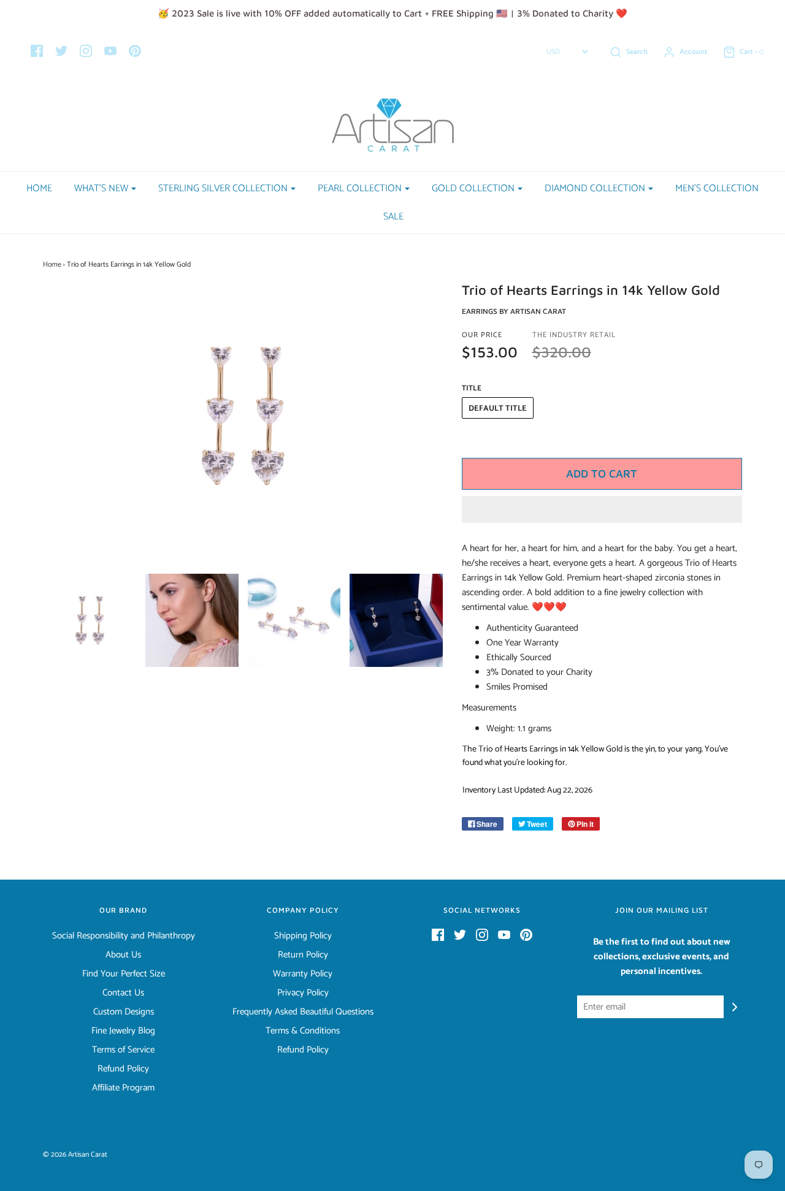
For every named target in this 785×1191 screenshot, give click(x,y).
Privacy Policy (303, 993)
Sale (393, 216)
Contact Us (123, 993)
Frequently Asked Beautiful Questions (302, 1012)
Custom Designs (123, 1012)
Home (39, 188)
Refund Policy (123, 1069)
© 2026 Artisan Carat (75, 1154)
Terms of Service (123, 1050)
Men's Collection (717, 188)
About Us (123, 955)
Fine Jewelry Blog (123, 1031)
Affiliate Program (123, 1088)
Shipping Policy (303, 936)
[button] (602, 509)
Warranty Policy (302, 974)
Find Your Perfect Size (123, 974)
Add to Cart (601, 473)
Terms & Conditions (303, 1031)
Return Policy (303, 955)
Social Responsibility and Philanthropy (123, 936)
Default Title (498, 408)
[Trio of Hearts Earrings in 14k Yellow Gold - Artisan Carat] (90, 620)
